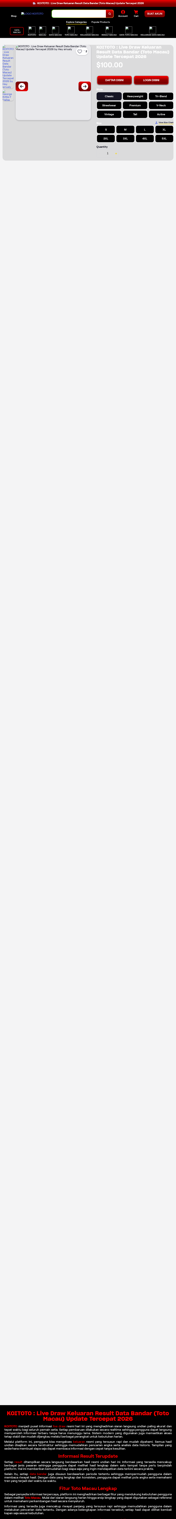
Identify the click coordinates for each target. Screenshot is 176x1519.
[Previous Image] (22, 86)
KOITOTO (10, 1426)
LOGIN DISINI (151, 80)
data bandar (38, 1474)
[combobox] (79, 14)
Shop (13, 16)
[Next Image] (85, 86)
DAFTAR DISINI (114, 80)
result (18, 1462)
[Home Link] (32, 13)
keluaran (79, 1441)
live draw (59, 1426)
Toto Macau (32, 1497)
